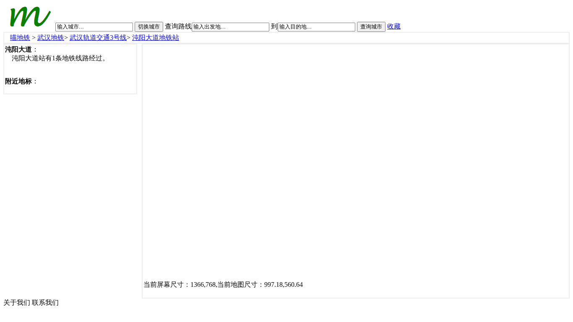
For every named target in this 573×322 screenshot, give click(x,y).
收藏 (394, 26)
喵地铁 (20, 37)
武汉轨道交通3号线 (98, 37)
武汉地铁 (50, 37)
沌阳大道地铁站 (155, 37)
